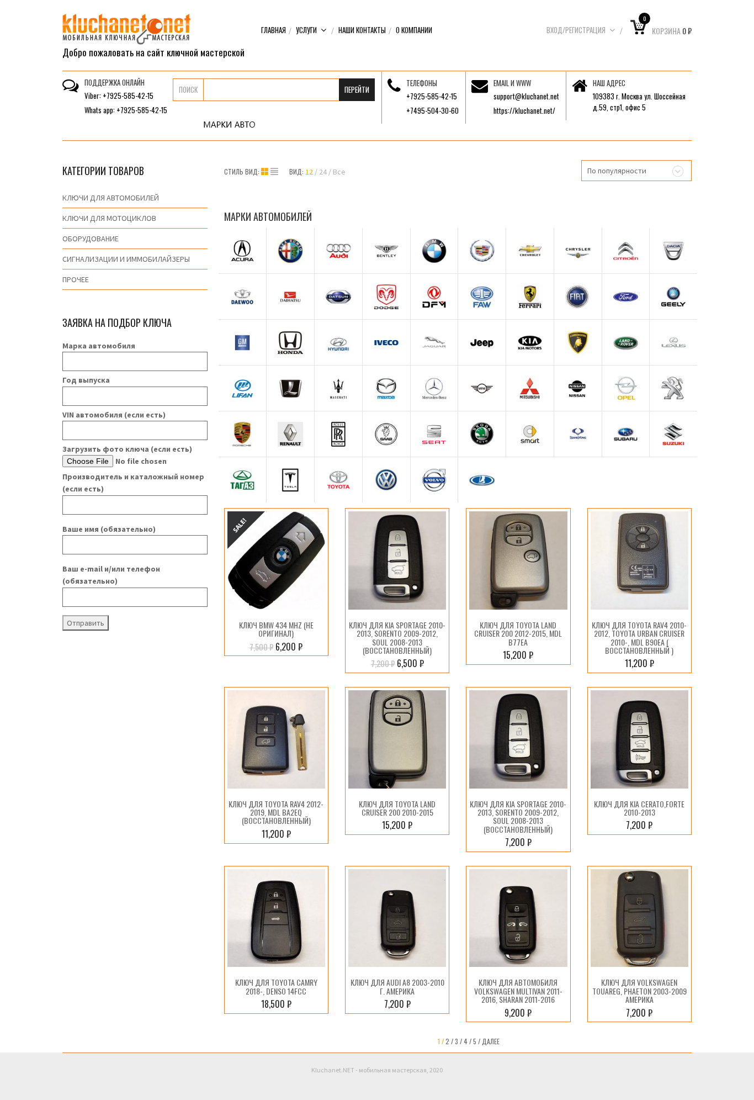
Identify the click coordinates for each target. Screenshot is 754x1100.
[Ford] (626, 296)
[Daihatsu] (290, 296)
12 (309, 172)
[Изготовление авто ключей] (126, 28)
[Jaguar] (434, 342)
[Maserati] (338, 388)
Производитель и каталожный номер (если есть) (133, 483)
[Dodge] (386, 296)
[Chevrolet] (530, 250)
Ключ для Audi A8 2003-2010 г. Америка (397, 986)
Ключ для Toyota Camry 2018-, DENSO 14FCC (276, 986)
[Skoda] (482, 434)
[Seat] (434, 434)
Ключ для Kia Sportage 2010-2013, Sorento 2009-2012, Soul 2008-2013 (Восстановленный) (397, 637)
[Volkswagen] (386, 480)
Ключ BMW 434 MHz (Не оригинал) (276, 629)
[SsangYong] (578, 434)
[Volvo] (434, 480)
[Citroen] (626, 250)
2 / (449, 1041)
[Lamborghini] (578, 342)
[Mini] (482, 388)
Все (339, 172)
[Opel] (626, 388)
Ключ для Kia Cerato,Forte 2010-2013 (639, 808)
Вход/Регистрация (576, 29)
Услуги (306, 29)
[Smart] (530, 434)
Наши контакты (362, 29)
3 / (458, 1041)
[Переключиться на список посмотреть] (274, 172)
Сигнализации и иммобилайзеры (126, 259)
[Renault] (290, 434)
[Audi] (338, 250)
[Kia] (530, 342)
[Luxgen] (290, 388)
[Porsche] (242, 434)
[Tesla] (290, 480)
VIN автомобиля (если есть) (114, 415)
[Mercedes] (434, 388)
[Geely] (673, 296)
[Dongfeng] (434, 296)
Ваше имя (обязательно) (109, 529)
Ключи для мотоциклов (109, 218)
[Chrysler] (578, 250)
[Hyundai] (338, 342)
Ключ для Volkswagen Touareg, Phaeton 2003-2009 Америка (639, 990)
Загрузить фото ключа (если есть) (127, 449)
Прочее (75, 279)
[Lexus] (673, 342)
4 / (467, 1041)
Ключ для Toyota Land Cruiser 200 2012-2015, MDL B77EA (518, 633)
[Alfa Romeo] (290, 250)
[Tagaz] (242, 480)
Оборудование (90, 239)
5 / (476, 1041)
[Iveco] (386, 342)
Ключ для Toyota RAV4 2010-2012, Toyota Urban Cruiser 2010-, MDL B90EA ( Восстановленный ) (639, 637)
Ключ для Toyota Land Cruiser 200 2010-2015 (397, 808)
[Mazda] (386, 388)
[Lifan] (242, 388)
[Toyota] (338, 480)
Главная (273, 29)
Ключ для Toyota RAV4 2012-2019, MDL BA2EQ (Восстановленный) (276, 812)
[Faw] (482, 296)
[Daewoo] (242, 296)
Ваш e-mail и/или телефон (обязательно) (111, 575)
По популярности (616, 171)
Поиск (188, 89)
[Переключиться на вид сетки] (265, 172)
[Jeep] (482, 342)
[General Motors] (242, 342)
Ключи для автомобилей (110, 198)
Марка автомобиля (98, 346)
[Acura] (242, 250)
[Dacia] (673, 250)
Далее (491, 1041)
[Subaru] (626, 434)
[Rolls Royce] (338, 434)
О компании (414, 29)
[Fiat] (578, 296)
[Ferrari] (530, 296)
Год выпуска (86, 380)
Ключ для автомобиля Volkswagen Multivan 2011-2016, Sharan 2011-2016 (518, 990)
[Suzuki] (673, 434)
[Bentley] (386, 250)
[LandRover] (626, 342)
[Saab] (386, 434)
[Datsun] (338, 296)
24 (323, 172)
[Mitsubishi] (530, 388)
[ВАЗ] (482, 480)
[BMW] (434, 250)
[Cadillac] (482, 250)
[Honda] (290, 342)
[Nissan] (578, 388)
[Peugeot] (673, 388)
